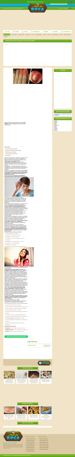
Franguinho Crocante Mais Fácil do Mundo (13, 150)
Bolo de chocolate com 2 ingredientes (45, 440)
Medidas (46, 31)
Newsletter (55, 31)
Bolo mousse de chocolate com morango (45, 442)
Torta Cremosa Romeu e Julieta (11, 148)
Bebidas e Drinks (21, 34)
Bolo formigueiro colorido (44, 449)
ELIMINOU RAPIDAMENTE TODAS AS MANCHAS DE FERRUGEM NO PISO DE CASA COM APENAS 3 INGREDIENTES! (21, 379)
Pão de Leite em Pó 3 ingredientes (9, 415)
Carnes (32, 34)
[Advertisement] (37, 22)
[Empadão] (46, 410)
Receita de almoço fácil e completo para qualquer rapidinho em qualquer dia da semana (31, 447)
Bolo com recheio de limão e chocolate (45, 438)
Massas (61, 34)
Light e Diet (49, 34)
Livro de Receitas (66, 31)
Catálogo (17, 31)
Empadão (46, 415)
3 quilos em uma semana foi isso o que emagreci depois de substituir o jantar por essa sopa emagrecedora (31, 442)
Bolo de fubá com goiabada (44, 447)
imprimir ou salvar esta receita (44, 363)
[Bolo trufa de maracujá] (33, 375)
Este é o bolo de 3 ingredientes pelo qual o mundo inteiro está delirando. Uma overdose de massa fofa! (45, 445)
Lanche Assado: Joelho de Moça (11, 153)
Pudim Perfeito (8, 155)
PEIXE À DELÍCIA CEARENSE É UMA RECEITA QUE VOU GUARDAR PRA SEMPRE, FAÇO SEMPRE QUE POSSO (9, 379)
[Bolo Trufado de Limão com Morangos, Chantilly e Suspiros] (46, 375)
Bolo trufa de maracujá (34, 379)
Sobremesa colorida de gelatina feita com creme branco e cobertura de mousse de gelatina (31, 440)
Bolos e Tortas (27, 34)
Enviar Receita (36, 31)
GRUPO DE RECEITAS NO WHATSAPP (16, 336)
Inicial (8, 31)
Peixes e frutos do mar (67, 34)
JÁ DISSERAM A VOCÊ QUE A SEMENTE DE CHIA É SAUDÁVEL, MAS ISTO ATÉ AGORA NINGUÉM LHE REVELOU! (21, 415)
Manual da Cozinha (55, 34)
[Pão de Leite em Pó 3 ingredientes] (9, 410)
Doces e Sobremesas (38, 34)
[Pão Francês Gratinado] (33, 410)
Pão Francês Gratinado (34, 415)
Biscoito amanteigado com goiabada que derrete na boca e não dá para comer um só (31, 445)
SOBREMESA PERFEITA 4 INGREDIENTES (37, 1)
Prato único (6, 36)
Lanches (44, 34)
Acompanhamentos (14, 34)
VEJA (70, 1)
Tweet (70, 8)
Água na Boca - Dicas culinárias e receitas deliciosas (37, 6)
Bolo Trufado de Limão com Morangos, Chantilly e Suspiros (46, 379)
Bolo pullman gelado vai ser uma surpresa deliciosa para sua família (31, 449)
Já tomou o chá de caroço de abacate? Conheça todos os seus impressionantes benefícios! (31, 438)
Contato (26, 31)
